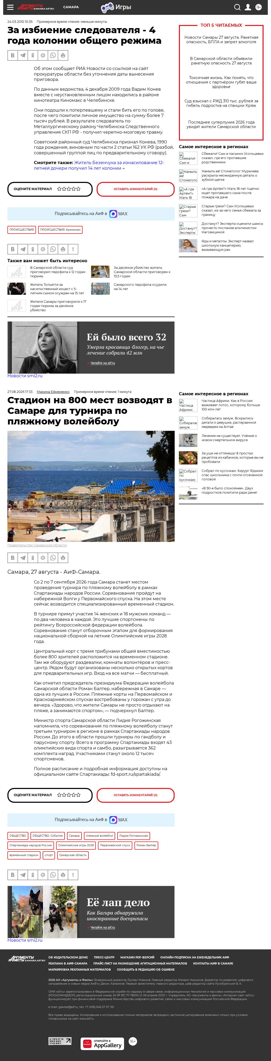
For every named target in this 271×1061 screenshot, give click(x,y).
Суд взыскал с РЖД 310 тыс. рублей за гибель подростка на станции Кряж (221, 103)
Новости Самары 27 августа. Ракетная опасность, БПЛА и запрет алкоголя (221, 39)
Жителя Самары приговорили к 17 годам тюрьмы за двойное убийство (58, 306)
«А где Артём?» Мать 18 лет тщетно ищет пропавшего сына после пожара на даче (230, 193)
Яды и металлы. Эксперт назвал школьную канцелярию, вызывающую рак (228, 245)
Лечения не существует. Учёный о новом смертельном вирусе (229, 438)
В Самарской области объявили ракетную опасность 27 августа (221, 60)
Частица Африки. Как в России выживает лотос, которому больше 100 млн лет (231, 405)
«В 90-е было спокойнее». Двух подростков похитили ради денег (230, 490)
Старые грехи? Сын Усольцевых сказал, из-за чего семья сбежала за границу (231, 210)
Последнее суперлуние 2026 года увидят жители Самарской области (221, 124)
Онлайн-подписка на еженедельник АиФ (194, 957)
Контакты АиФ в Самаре (213, 963)
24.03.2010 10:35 (20, 22)
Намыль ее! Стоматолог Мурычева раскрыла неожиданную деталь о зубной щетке (230, 175)
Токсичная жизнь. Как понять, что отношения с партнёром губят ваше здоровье (221, 82)
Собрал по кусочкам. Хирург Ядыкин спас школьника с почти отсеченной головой (232, 475)
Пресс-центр (104, 957)
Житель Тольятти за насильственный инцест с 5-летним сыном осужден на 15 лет (57, 289)
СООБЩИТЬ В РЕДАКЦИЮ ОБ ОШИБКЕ (146, 969)
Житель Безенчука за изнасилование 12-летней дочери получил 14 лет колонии (99, 165)
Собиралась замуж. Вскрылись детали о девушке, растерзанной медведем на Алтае (229, 422)
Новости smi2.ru (25, 375)
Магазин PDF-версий (137, 957)
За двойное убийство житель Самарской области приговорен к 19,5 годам (142, 272)
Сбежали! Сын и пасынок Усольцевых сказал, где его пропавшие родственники (233, 158)
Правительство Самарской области (37, 545)
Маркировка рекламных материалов (79, 969)
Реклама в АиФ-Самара (67, 963)
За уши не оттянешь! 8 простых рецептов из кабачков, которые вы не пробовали (232, 457)
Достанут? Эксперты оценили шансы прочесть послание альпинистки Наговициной (232, 228)
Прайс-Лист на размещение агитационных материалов (140, 963)
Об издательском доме (68, 957)
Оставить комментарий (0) (135, 189)
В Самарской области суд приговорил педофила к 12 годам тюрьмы (57, 272)
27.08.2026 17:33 (20, 392)
